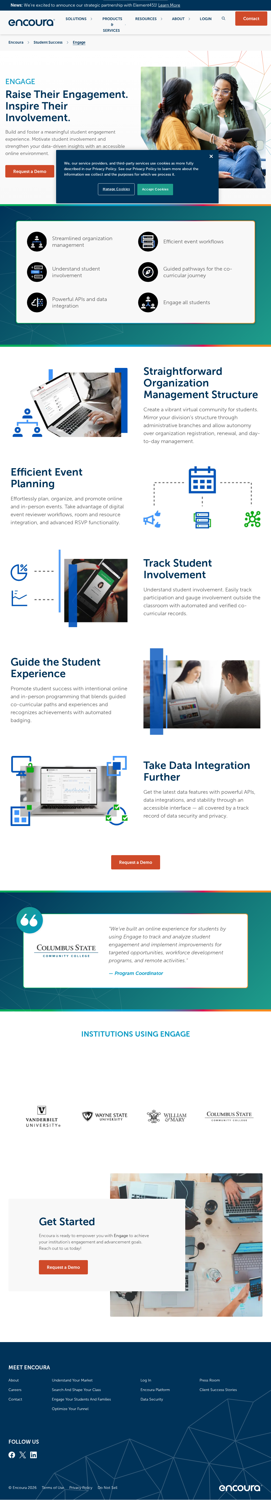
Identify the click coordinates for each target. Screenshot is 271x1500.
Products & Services (112, 25)
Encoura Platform (155, 1390)
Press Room (210, 1380)
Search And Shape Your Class (76, 1390)
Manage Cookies (116, 189)
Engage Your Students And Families (81, 1399)
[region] (137, 176)
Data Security (152, 1399)
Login (206, 19)
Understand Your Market (72, 1380)
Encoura (15, 42)
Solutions (76, 19)
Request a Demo (29, 171)
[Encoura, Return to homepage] (31, 22)
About (178, 19)
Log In (146, 1380)
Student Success (48, 42)
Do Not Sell (107, 1488)
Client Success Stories (218, 1390)
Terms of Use (53, 1488)
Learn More (169, 5)
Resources (146, 19)
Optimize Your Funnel (70, 1409)
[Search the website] (223, 18)
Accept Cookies (155, 189)
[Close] (211, 156)
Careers (14, 1390)
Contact (251, 18)
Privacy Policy (80, 1488)
